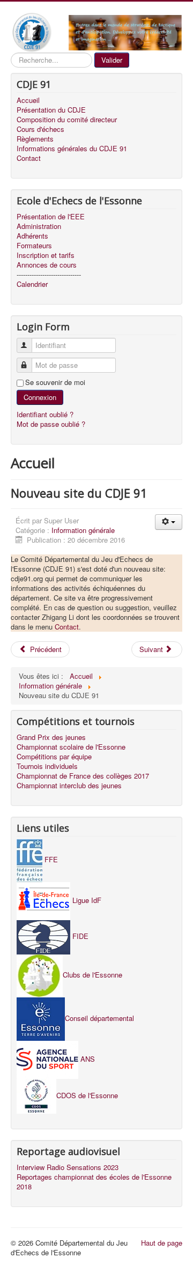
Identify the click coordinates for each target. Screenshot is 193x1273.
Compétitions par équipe (54, 756)
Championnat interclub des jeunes (69, 785)
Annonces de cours (47, 265)
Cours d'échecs (40, 129)
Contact (29, 158)
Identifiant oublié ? (45, 414)
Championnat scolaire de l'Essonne (71, 747)
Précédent (45, 649)
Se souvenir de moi (55, 382)
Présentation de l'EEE (51, 216)
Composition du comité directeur (67, 119)
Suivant (152, 649)
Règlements (35, 139)
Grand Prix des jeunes (51, 737)
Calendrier (32, 284)
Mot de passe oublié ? (51, 424)
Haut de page (161, 1243)
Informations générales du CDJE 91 (72, 148)
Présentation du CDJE (51, 110)
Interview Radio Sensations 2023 (67, 1167)
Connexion (40, 397)
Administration (39, 226)
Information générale (83, 530)
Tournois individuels (47, 766)
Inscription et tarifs (46, 255)
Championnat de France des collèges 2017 (83, 776)
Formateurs (34, 245)
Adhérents (32, 236)
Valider (111, 60)
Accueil (28, 100)
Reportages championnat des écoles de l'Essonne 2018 (94, 1181)
